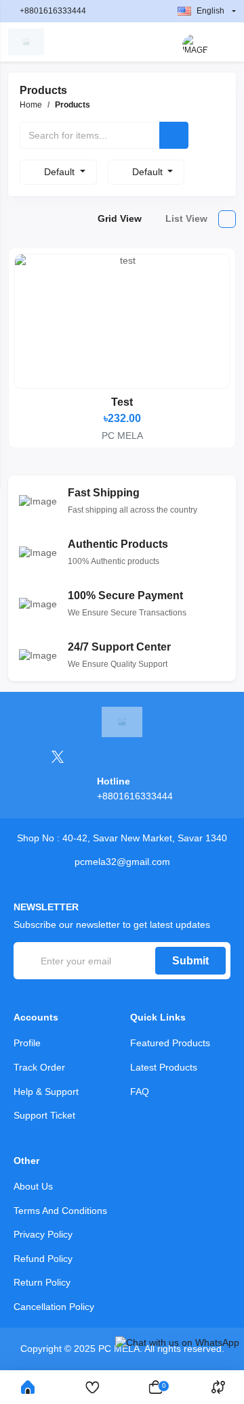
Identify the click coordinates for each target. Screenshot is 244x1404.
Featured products (170, 1042)
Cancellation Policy (54, 1306)
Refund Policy (43, 1258)
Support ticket (44, 1115)
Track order (39, 1067)
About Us (33, 1186)
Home (31, 105)
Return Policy (42, 1282)
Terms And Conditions (60, 1210)
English (210, 11)
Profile (27, 1042)
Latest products (163, 1067)
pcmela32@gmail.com (122, 861)
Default (60, 171)
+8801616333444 (53, 11)
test (122, 402)
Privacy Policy (43, 1234)
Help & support (46, 1091)
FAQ (139, 1091)
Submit (190, 960)
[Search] (173, 135)
